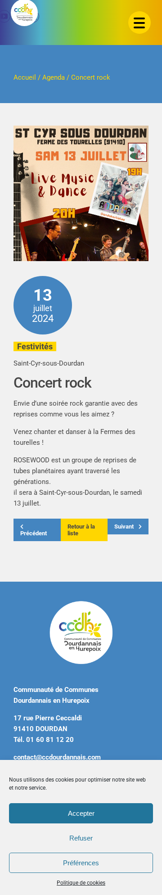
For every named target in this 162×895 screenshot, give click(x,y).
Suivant (124, 526)
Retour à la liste (81, 530)
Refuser (81, 838)
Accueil (25, 77)
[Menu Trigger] (139, 22)
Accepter (81, 813)
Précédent (33, 533)
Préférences (81, 863)
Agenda (53, 77)
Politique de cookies (81, 883)
